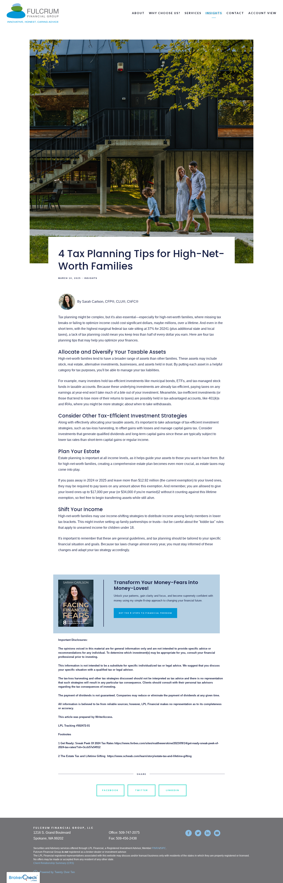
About (138, 13)
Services (193, 13)
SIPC (163, 848)
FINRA (156, 848)
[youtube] (217, 833)
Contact (235, 13)
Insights (214, 13)
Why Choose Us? (164, 13)
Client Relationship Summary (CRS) (53, 863)
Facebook (110, 790)
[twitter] (198, 833)
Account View (262, 13)
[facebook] (188, 833)
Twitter (141, 790)
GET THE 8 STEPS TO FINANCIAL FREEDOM (145, 613)
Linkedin (172, 790)
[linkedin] (207, 833)
